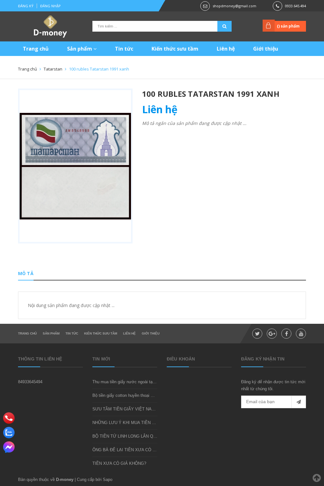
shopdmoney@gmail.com (234, 5)
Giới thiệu (265, 48)
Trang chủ (36, 48)
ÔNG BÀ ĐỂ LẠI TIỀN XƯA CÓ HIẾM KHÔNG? (136, 449)
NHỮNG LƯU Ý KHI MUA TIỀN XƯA (126, 422)
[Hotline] (9, 418)
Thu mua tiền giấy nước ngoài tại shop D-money (136, 381)
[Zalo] (9, 432)
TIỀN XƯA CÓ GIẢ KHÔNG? (119, 463)
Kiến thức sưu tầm (175, 48)
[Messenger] (9, 447)
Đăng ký (26, 5)
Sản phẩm (80, 48)
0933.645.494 (295, 5)
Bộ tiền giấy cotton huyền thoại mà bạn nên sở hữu (139, 395)
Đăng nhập (50, 5)
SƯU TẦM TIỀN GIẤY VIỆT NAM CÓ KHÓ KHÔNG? (141, 409)
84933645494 (30, 381)
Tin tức (124, 48)
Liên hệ (226, 48)
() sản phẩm (288, 26)
